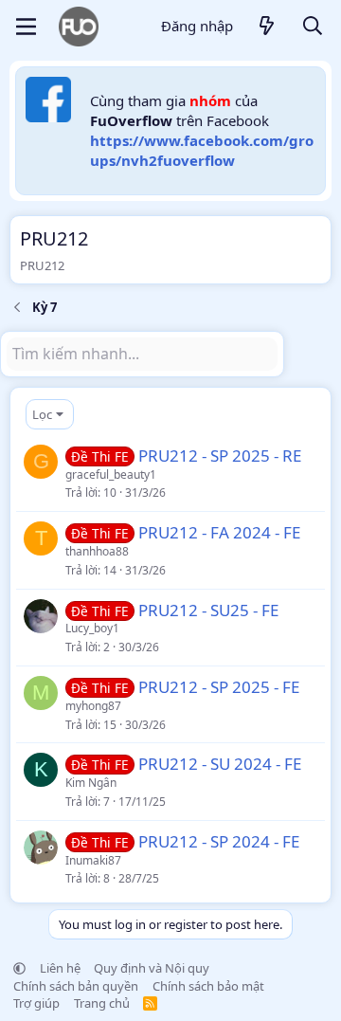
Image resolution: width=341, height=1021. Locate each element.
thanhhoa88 (97, 551)
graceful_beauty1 (110, 474)
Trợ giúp (36, 1003)
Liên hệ (60, 967)
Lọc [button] (42, 414)
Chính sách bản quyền (75, 985)
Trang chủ (102, 1003)
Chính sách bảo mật (208, 985)
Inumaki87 (93, 860)
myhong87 (93, 706)
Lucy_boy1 (92, 628)
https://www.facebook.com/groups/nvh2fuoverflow (202, 150)
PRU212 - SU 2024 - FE (219, 764)
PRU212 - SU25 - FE (208, 610)
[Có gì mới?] (267, 27)
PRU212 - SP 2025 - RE (219, 455)
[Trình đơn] (26, 26)
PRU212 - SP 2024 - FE (218, 841)
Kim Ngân (91, 783)
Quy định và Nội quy (151, 967)
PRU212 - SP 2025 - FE (218, 687)
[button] (19, 967)
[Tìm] (312, 27)
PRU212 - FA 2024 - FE (219, 532)
